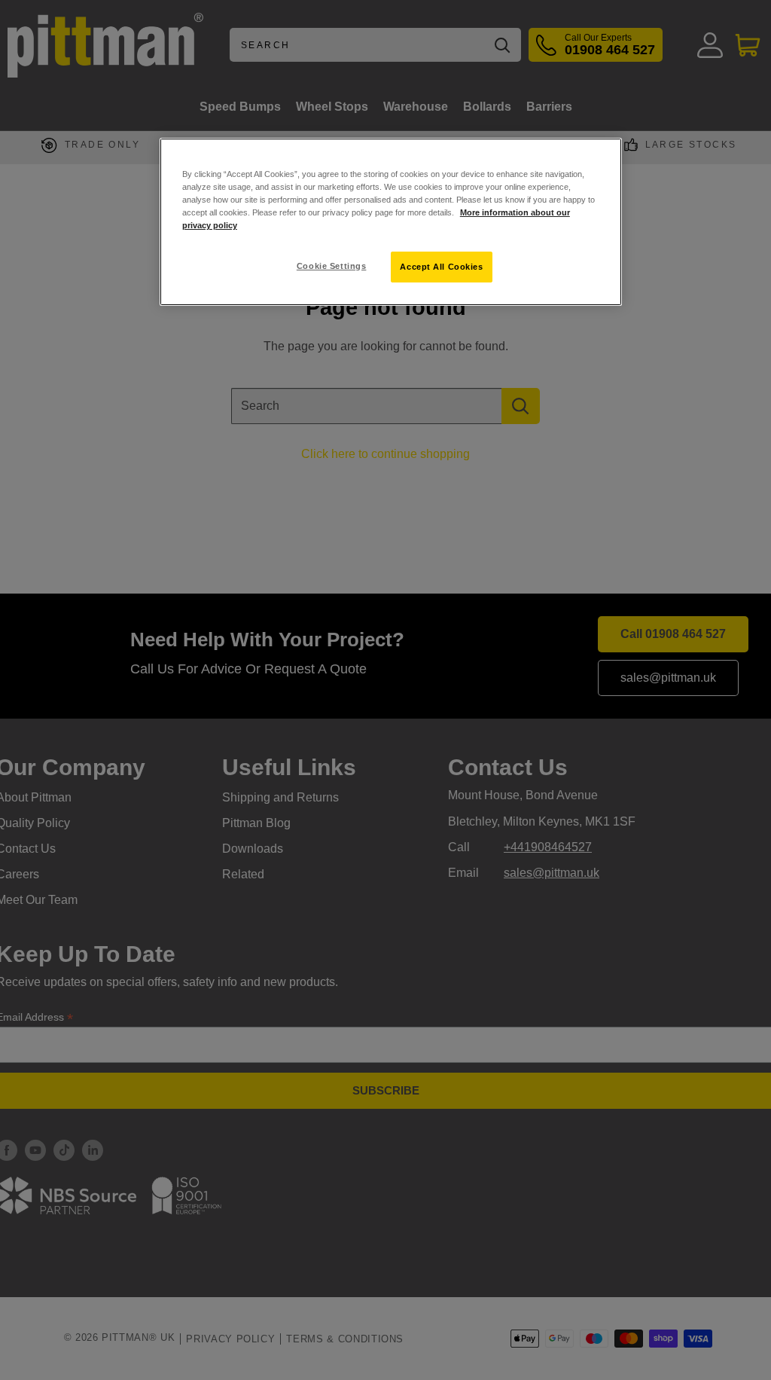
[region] (391, 222)
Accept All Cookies (441, 266)
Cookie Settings (332, 265)
